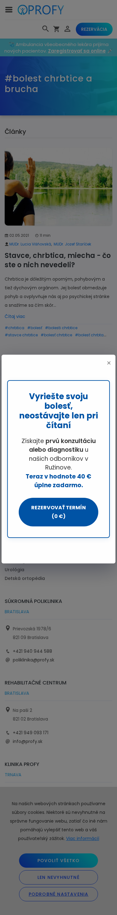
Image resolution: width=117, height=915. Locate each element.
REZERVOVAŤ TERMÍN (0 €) (58, 512)
